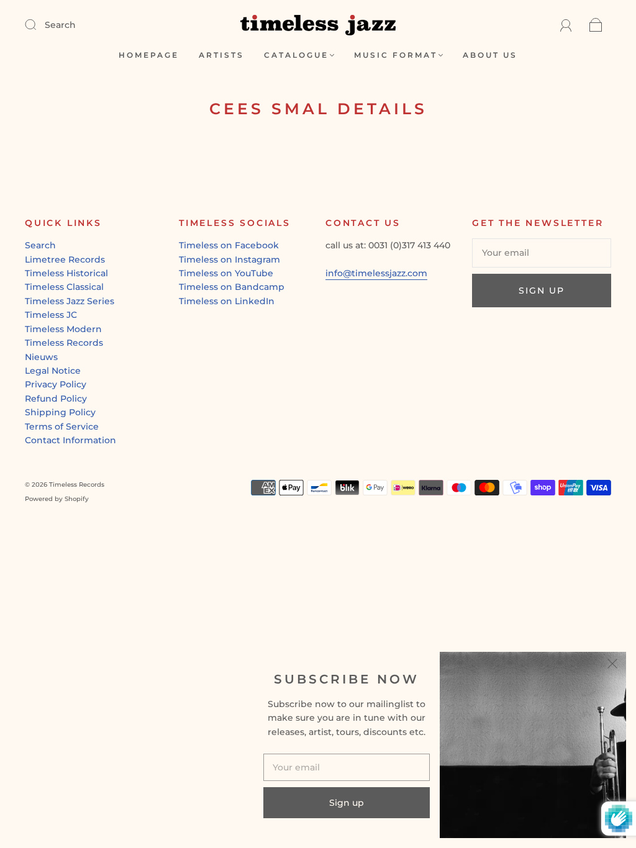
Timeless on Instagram (229, 259)
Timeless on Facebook (229, 245)
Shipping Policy (60, 412)
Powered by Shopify (57, 499)
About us (490, 55)
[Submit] (38, 24)
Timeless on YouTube (226, 273)
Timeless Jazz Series (69, 301)
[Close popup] (612, 665)
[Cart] (596, 25)
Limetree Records (65, 259)
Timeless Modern (63, 329)
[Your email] (541, 252)
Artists (221, 55)
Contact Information (70, 440)
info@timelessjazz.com (376, 273)
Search (60, 24)
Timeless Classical (64, 286)
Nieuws (41, 357)
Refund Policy (56, 398)
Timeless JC (51, 314)
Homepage (149, 55)
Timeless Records (64, 342)
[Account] (566, 25)
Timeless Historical (66, 273)
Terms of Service (62, 426)
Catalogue (296, 55)
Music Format (395, 55)
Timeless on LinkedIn (227, 301)
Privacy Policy (55, 384)
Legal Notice (53, 370)
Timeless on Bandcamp (231, 286)
